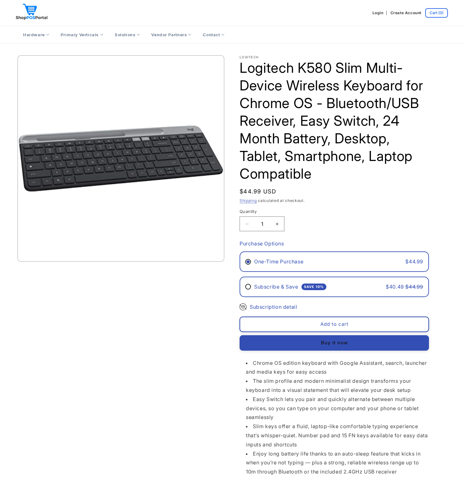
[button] (436, 13)
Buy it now (334, 343)
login (378, 12)
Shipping (248, 200)
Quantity (248, 211)
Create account (405, 12)
